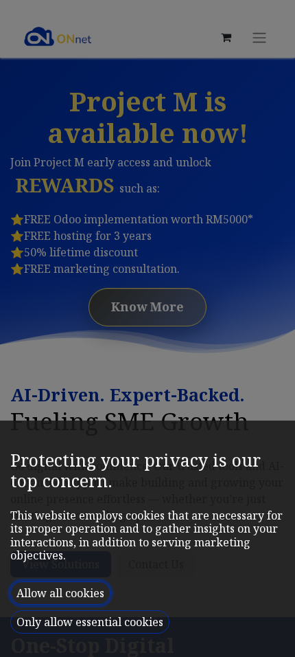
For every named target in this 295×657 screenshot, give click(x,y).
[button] (60, 593)
